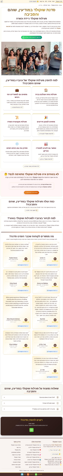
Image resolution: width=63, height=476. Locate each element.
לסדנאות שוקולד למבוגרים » (46, 133)
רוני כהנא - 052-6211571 (54, 461)
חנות (53, 1)
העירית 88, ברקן (56, 457)
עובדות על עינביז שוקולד (54, 463)
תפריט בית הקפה (16, 454)
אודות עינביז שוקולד (16, 445)
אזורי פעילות (46, 5)
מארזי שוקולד (17, 457)
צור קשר (42, 1)
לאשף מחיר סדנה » (31, 210)
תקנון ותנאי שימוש (16, 464)
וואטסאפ (39, 474)
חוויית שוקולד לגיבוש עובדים (33, 445)
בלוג (46, 1)
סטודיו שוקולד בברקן (35, 467)
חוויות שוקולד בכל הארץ (34, 459)
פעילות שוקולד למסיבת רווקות (33, 462)
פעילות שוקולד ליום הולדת (33, 457)
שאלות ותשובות (17, 462)
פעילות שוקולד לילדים (35, 447)
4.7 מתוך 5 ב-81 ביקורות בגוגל (52, 464)
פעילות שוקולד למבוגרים (34, 452)
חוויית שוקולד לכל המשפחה (33, 454)
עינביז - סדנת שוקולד (56, 5)
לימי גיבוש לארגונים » (17, 107)
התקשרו (31, 474)
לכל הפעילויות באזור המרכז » (31, 166)
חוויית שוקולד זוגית (35, 450)
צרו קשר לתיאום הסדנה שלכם (32, 37)
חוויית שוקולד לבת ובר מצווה (33, 464)
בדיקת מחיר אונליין (55, 450)
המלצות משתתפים (16, 452)
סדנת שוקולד (59, 1)
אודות (49, 1)
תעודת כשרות (17, 459)
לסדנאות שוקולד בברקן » (46, 159)
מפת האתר (18, 467)
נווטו (24, 474)
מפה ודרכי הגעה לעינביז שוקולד (52, 459)
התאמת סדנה (34, 1)
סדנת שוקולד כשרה (56, 445)
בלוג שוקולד (18, 450)
